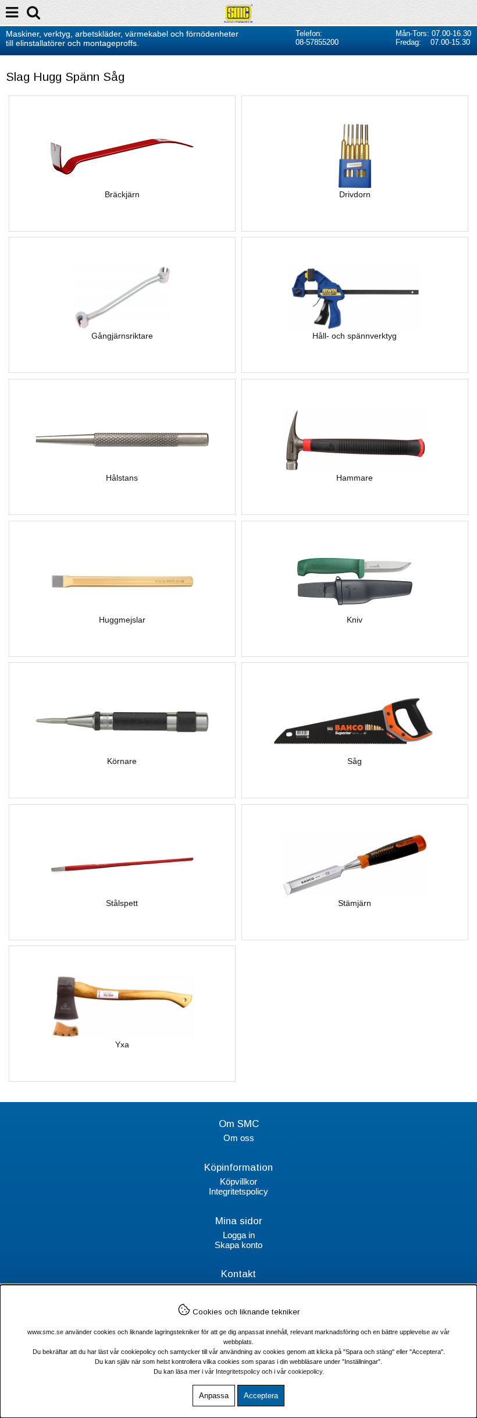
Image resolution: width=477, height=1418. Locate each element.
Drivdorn (355, 194)
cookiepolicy (305, 1371)
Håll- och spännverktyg (354, 335)
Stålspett (122, 903)
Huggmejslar (122, 619)
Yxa (122, 1044)
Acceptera (261, 1395)
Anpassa (214, 1395)
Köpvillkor (238, 1181)
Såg (354, 761)
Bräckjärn (122, 194)
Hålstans (122, 477)
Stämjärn (354, 903)
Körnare (122, 761)
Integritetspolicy (238, 1191)
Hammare (354, 477)
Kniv (354, 619)
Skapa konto (238, 1245)
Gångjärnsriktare (122, 335)
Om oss (238, 1138)
